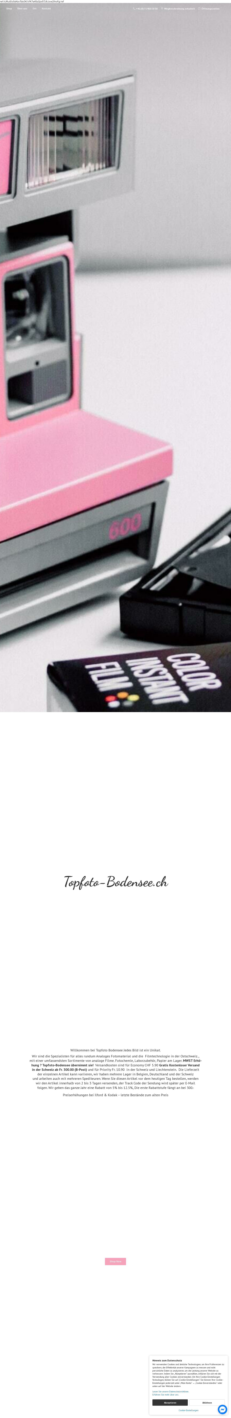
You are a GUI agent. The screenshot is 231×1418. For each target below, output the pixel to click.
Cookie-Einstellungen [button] (188, 1410)
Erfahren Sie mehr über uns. (165, 1394)
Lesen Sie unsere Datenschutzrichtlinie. (170, 1391)
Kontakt (46, 8)
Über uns (22, 8)
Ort (34, 8)
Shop (9, 8)
